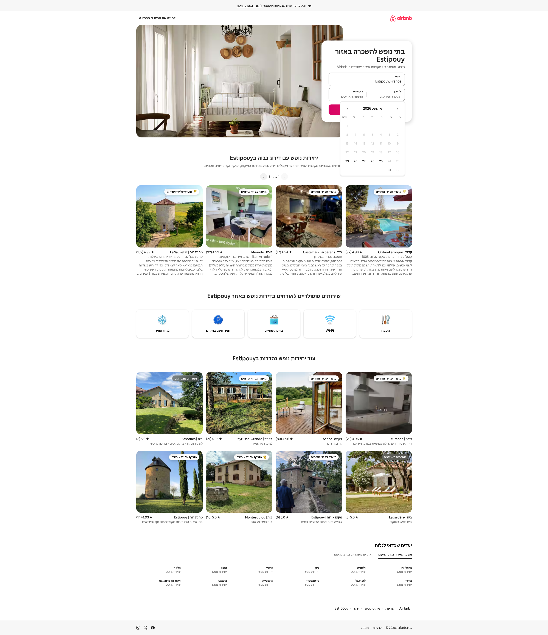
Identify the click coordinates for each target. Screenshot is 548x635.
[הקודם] (284, 176)
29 (347, 161)
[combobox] (366, 81)
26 (372, 161)
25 (381, 161)
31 (389, 170)
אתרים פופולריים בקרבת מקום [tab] (352, 554)
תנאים (365, 628)
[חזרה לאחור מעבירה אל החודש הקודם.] (397, 108)
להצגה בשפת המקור (249, 6)
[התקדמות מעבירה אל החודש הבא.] (347, 108)
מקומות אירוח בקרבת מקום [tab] (395, 554)
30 (397, 170)
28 (355, 161)
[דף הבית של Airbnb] (401, 18)
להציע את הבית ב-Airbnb (157, 18)
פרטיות (377, 628)
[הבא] (263, 176)
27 (364, 161)
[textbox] (385, 96)
